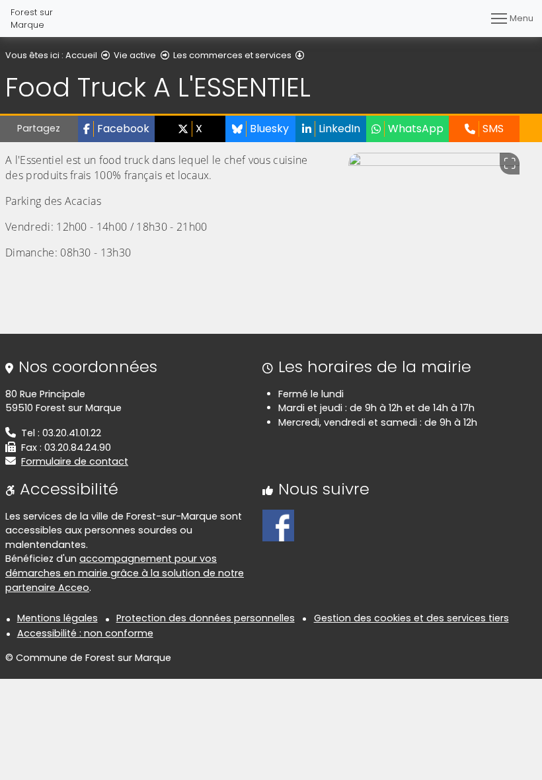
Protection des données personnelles (205, 618)
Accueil (81, 55)
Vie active (135, 55)
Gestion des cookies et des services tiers (411, 618)
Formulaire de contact (74, 461)
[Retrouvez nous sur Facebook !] (278, 524)
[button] (116, 129)
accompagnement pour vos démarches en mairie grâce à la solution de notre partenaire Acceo (124, 573)
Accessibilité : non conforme (85, 633)
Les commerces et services (232, 55)
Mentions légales (57, 618)
